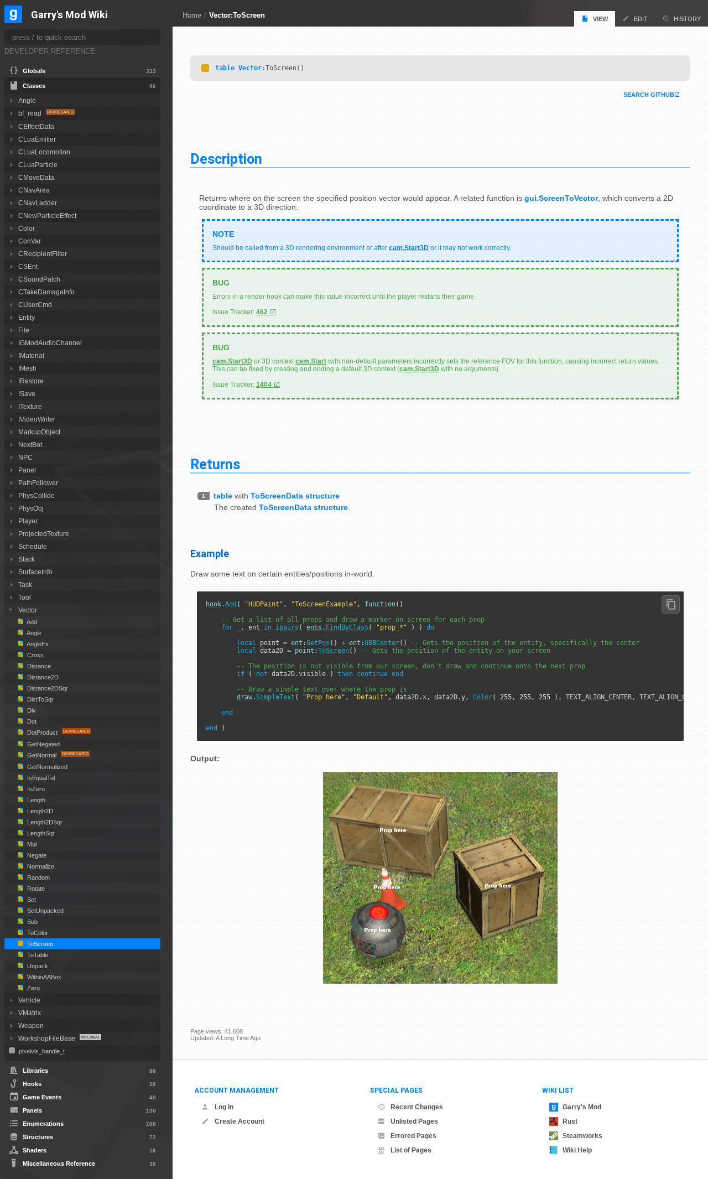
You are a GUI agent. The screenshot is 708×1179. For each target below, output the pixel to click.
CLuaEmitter (37, 139)
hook (213, 604)
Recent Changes (417, 1107)
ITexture (30, 406)
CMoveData (36, 177)
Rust (570, 1121)
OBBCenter (382, 643)
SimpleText (275, 697)
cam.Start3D (409, 248)
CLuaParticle (38, 164)
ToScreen (333, 651)
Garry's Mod (582, 1107)
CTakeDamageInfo (46, 291)
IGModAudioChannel (50, 342)
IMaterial (31, 355)
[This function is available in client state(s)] (205, 68)
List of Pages (411, 1150)
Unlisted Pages (414, 1121)
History (687, 18)
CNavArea (34, 190)
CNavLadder (37, 202)
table (225, 68)
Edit (641, 18)
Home (192, 15)
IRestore (31, 381)
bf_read (30, 113)
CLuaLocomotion (44, 151)
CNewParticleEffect (47, 215)
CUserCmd (35, 304)
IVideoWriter (36, 419)
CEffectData (36, 126)
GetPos (318, 643)
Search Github (648, 94)
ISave (26, 393)
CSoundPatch (39, 279)
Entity (26, 317)
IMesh (27, 368)
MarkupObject (39, 431)
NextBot (30, 444)
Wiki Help (577, 1150)
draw (244, 697)
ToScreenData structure (295, 495)
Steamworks (582, 1136)
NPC (25, 457)
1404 (264, 384)
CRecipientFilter (42, 253)
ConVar (29, 241)
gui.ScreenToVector (561, 198)
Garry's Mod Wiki (69, 15)
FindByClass (347, 627)
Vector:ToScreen (237, 15)
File (23, 330)
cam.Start (310, 361)
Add (231, 604)
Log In (224, 1107)
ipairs (287, 627)
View (600, 18)
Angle (27, 100)
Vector (250, 68)
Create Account (239, 1121)
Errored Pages (413, 1136)
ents (314, 627)
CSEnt (28, 266)
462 (262, 312)
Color (482, 697)
